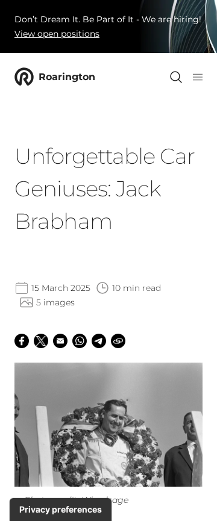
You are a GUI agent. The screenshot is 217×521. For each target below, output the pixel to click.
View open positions (56, 33)
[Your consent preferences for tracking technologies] (61, 509)
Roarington (67, 77)
